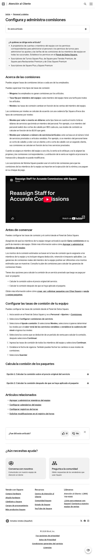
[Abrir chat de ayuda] (88, 550)
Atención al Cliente (20, 3)
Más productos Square (15, 510)
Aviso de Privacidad (47, 540)
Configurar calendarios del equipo (25, 405)
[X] (81, 521)
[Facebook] (84, 521)
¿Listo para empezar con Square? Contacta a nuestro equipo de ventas (76, 504)
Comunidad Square (43, 501)
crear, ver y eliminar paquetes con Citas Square (59, 291)
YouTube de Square (43, 509)
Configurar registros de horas (24, 409)
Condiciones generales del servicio (47, 544)
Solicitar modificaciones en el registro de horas (32, 414)
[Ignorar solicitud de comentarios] (84, 431)
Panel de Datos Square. (67, 55)
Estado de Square (42, 505)
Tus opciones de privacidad (47, 536)
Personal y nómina (20, 14)
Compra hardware (13, 494)
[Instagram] (88, 521)
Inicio (8, 14)
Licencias (47, 548)
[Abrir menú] (91, 4)
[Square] (3, 4)
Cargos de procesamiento (17, 506)
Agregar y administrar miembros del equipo (30, 400)
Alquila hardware (13, 498)
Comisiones (76, 314)
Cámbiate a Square (14, 502)
